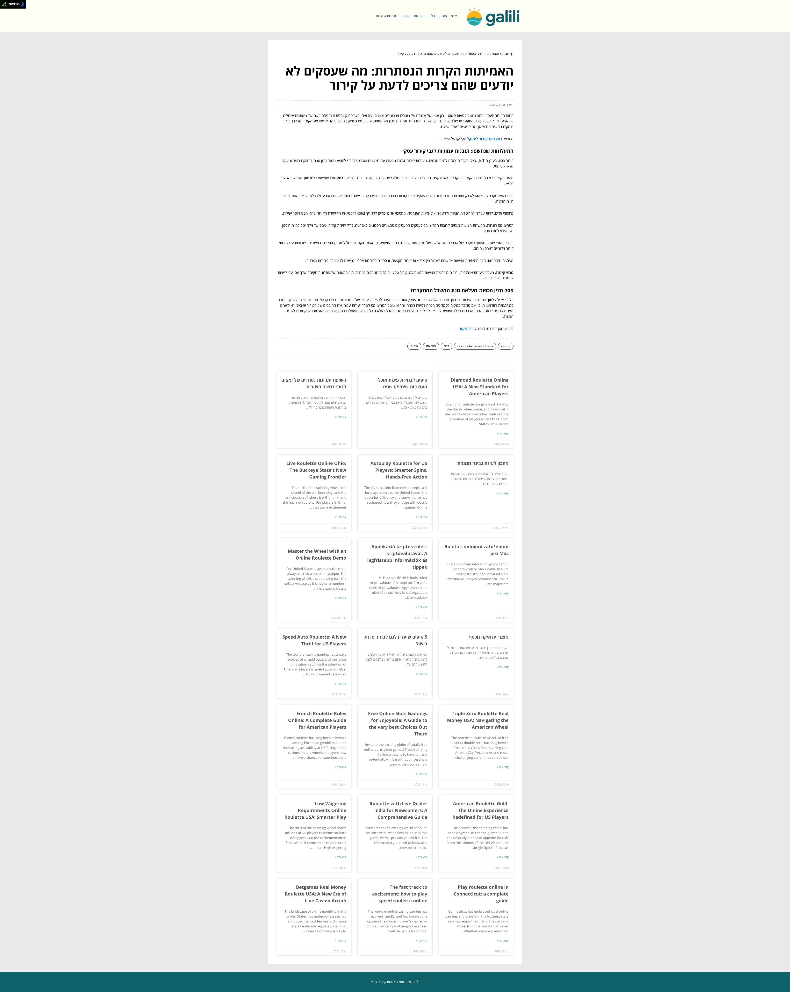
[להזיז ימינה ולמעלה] (5, 3)
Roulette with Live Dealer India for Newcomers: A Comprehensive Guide (398, 810)
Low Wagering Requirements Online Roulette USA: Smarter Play (315, 810)
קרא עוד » (503, 433)
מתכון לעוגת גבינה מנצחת (483, 463)
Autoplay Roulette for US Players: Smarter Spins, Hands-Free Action (399, 470)
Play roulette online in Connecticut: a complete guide (481, 894)
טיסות (405, 15)
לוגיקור (465, 328)
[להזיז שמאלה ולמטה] (3, 5)
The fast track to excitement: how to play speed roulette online (399, 894)
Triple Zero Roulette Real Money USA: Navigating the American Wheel (478, 720)
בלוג (432, 15)
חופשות (419, 15)
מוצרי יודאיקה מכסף (489, 637)
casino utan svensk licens (475, 346)
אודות (443, 15)
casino (505, 346)
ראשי (455, 15)
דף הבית (508, 53)
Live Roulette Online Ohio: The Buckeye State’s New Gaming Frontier (316, 470)
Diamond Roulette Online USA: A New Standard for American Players (480, 386)
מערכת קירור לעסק (484, 138)
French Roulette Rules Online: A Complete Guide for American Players (317, 720)
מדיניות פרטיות (386, 15)
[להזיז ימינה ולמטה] (5, 5)
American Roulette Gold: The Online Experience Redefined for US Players (480, 810)
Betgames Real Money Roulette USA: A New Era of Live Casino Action (315, 894)
